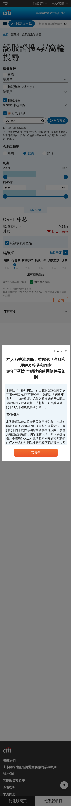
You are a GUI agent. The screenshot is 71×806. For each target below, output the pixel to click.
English (58, 351)
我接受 (36, 452)
